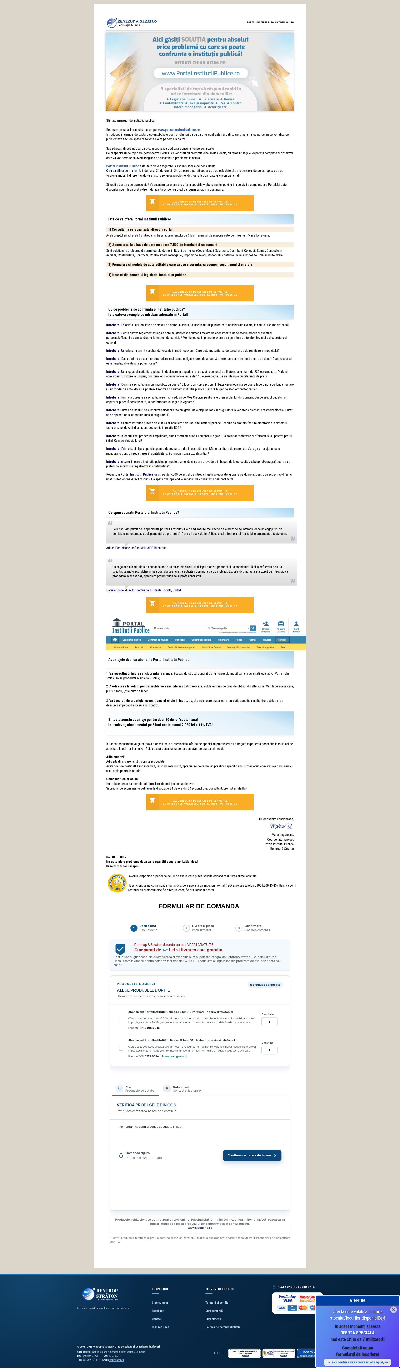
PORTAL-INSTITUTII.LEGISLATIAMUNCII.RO (270, 22)
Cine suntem (160, 1302)
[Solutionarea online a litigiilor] (244, 1353)
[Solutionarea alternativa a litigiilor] (278, 1353)
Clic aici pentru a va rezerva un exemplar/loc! (357, 1362)
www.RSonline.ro (200, 1228)
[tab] (135, 1089)
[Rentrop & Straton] (132, 28)
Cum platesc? (213, 1319)
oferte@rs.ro (116, 1359)
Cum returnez (160, 1327)
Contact (156, 1319)
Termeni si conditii (217, 1302)
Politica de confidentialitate (223, 1327)
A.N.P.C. (219, 1353)
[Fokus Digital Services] (310, 1353)
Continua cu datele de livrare (249, 1155)
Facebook (158, 1310)
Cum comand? (214, 1310)
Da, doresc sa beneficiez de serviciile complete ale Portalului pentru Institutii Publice (200, 203)
